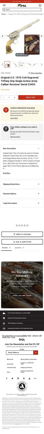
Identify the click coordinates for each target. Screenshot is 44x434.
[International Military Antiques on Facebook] (6, 378)
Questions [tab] (18, 248)
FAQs (8, 372)
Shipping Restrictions (11, 184)
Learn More (14, 118)
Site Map (23, 394)
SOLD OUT (30, 97)
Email (22, 349)
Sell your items (15, 137)
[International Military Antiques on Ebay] (36, 378)
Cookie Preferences (22, 395)
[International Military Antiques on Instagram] (18, 378)
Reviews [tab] (5, 248)
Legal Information (10, 203)
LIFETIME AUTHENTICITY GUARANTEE (22, 1)
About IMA (10, 364)
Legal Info (27, 394)
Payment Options (9, 194)
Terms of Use (17, 394)
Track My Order (11, 367)
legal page (17, 423)
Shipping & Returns (26, 367)
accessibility (21, 336)
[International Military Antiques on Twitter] (12, 378)
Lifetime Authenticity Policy (27, 371)
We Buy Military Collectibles (29, 359)
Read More (6, 173)
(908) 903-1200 (8, 337)
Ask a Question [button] (23, 242)
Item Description (9, 148)
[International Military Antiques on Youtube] (30, 378)
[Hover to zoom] (22, 37)
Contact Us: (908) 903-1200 (27, 363)
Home (4, 14)
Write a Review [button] (23, 234)
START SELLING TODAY (22, 295)
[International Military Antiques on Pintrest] (24, 378)
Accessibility (34, 394)
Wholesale (10, 359)
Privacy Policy (10, 394)
